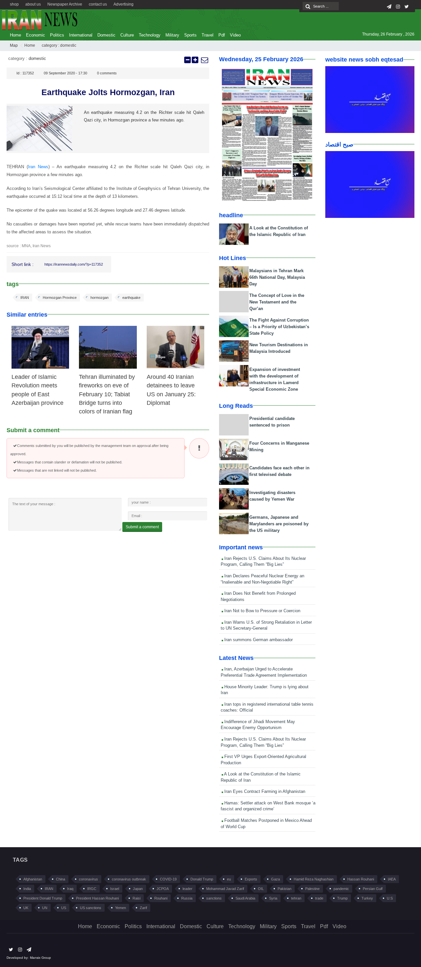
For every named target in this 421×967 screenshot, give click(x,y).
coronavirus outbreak (129, 879)
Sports (190, 35)
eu (229, 879)
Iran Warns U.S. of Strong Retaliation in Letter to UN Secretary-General (266, 625)
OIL (261, 889)
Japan (138, 889)
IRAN (24, 298)
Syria (273, 898)
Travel (207, 35)
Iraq (70, 889)
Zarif (143, 908)
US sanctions (90, 908)
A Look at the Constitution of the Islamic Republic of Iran (261, 777)
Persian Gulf (373, 889)
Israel (114, 889)
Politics (57, 35)
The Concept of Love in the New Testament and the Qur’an (276, 302)
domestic (68, 45)
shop (14, 4)
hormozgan (99, 298)
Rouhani (160, 898)
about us (33, 4)
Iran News (38, 166)
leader (187, 889)
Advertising (123, 4)
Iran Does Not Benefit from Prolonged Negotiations (258, 596)
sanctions (214, 898)
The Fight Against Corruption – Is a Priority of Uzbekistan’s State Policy (279, 327)
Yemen (120, 908)
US (63, 908)
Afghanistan (32, 879)
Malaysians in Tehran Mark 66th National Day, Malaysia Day (277, 277)
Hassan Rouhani (360, 879)
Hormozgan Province (60, 298)
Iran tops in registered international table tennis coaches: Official (267, 707)
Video (235, 35)
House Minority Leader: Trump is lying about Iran (265, 689)
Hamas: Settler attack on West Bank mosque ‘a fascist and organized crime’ (268, 806)
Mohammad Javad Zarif (225, 889)
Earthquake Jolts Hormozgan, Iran (108, 92)
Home (15, 35)
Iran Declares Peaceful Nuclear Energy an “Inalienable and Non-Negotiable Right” (262, 579)
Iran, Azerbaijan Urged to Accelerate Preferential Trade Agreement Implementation (264, 672)
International (80, 35)
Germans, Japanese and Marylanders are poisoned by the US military (279, 524)
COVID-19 (168, 879)
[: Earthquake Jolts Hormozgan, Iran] (204, 60)
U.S (390, 898)
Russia (186, 898)
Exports (251, 879)
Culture (127, 35)
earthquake (131, 298)
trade (319, 898)
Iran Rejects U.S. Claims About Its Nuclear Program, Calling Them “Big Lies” (263, 561)
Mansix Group (40, 957)
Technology (150, 35)
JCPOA (163, 889)
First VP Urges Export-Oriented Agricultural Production (263, 759)
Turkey (367, 898)
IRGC (91, 889)
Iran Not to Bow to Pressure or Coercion (261, 610)
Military (172, 35)
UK (25, 908)
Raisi (136, 898)
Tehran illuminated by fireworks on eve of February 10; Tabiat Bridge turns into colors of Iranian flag (107, 394)
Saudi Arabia (245, 898)
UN (44, 908)
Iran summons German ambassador (258, 639)
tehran (296, 898)
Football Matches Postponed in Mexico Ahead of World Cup (266, 823)
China (60, 879)
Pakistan (284, 889)
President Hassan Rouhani (97, 898)
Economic (35, 35)
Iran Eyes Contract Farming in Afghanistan (264, 791)
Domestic (106, 35)
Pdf (221, 35)
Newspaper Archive (64, 4)
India (27, 889)
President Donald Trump (42, 898)
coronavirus (88, 879)
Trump (342, 898)
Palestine (312, 889)
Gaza (275, 879)
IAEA (392, 879)
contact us (98, 4)
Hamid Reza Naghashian (314, 879)
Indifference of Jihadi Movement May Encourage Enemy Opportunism (258, 724)
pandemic (341, 889)
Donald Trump (201, 879)
